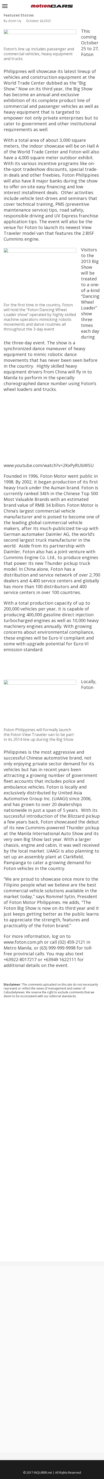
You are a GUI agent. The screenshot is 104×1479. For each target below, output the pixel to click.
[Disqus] (52, 1067)
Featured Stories (19, 15)
